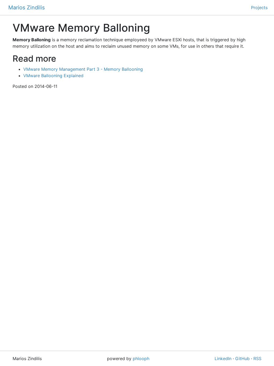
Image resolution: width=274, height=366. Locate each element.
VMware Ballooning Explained (53, 75)
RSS (257, 358)
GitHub (242, 358)
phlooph (141, 358)
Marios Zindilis (26, 7)
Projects (259, 7)
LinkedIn (223, 358)
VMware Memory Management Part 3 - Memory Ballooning (83, 69)
